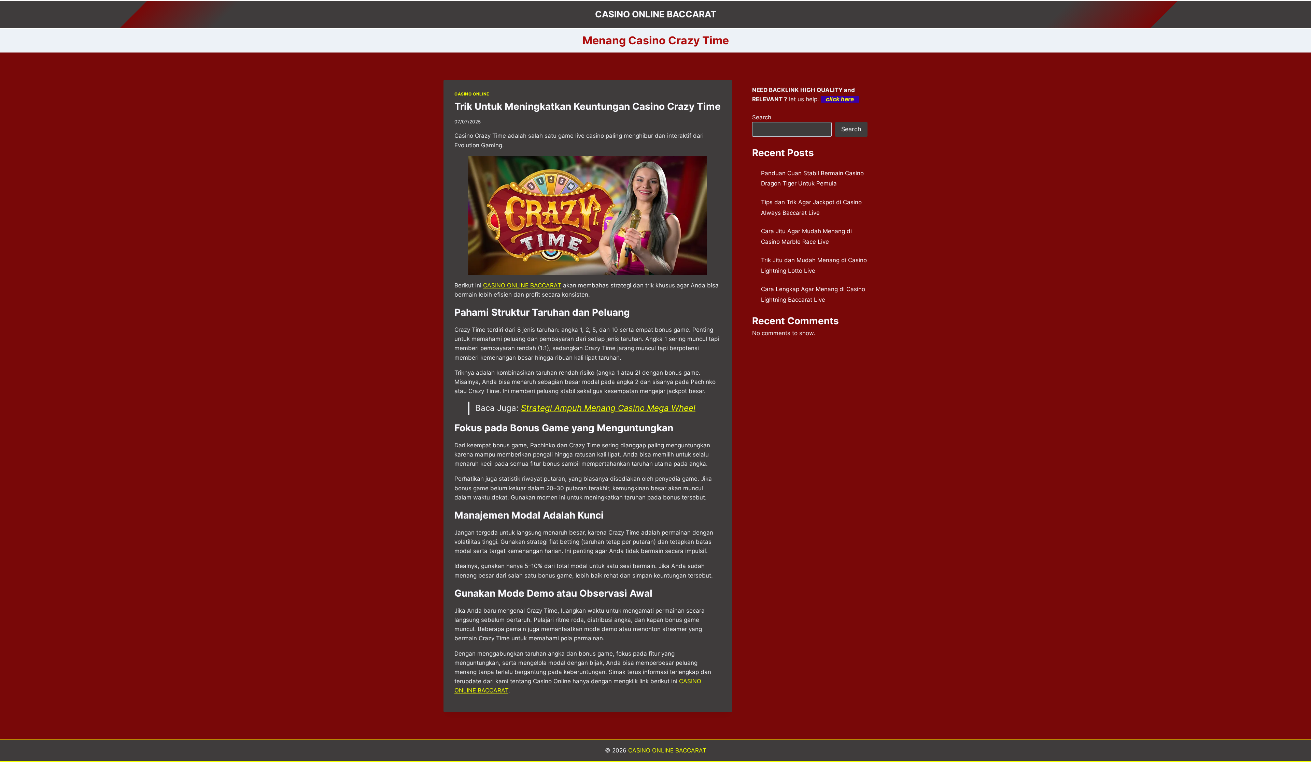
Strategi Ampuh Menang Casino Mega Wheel (608, 408)
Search (761, 117)
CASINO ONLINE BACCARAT (667, 750)
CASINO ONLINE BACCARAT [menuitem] (522, 285)
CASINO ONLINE (471, 93)
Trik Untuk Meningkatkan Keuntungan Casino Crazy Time (587, 106)
